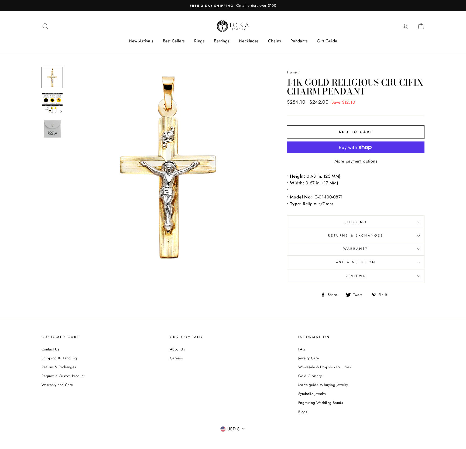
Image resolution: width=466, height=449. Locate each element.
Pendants (298, 41)
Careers (176, 358)
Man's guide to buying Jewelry (323, 384)
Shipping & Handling (59, 358)
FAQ (302, 349)
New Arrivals (141, 41)
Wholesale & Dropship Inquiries (324, 367)
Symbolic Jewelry (312, 393)
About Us (177, 349)
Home (292, 72)
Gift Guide (327, 41)
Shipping (356, 222)
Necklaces (249, 41)
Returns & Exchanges (355, 235)
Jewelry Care (308, 358)
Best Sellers (174, 41)
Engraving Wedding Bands (320, 402)
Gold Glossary (310, 376)
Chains (274, 41)
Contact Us (50, 349)
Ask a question (355, 262)
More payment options (355, 161)
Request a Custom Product (63, 376)
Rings (199, 41)
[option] (233, 6)
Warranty (355, 248)
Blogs (302, 411)
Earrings (221, 41)
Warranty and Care (57, 384)
